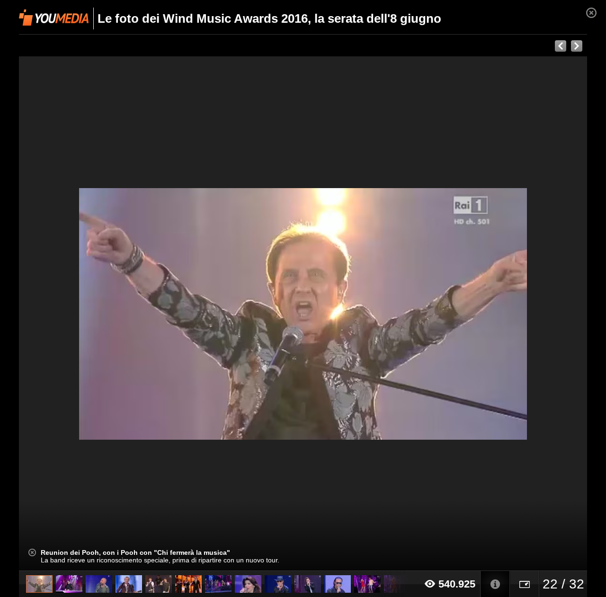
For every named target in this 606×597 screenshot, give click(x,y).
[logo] (54, 17)
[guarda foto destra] (360, 313)
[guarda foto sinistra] (76, 313)
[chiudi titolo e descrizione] (32, 552)
